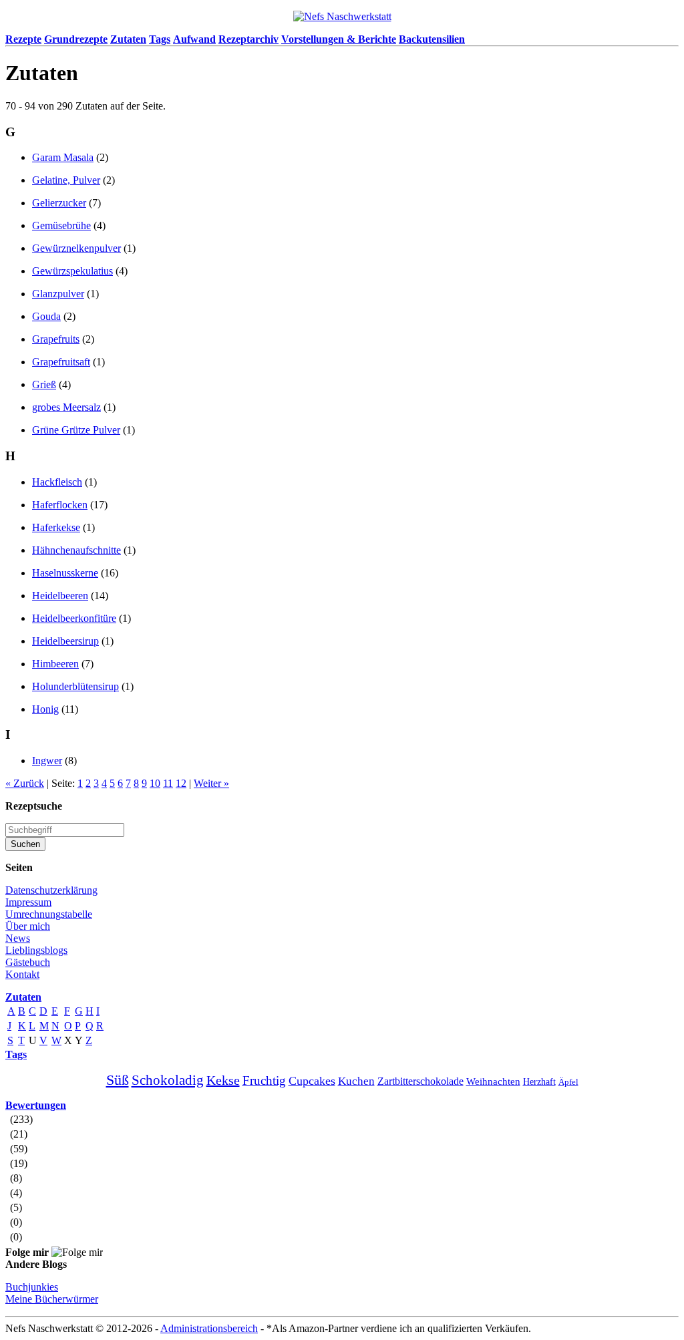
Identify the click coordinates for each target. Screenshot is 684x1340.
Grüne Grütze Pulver (76, 430)
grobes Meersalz (66, 407)
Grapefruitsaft (61, 361)
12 (181, 783)
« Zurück (24, 783)
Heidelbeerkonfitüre (74, 618)
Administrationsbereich (209, 1328)
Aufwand (194, 39)
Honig (45, 709)
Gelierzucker (59, 202)
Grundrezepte (76, 39)
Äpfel (568, 1082)
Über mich (27, 926)
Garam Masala (63, 157)
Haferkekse (56, 527)
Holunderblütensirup (75, 686)
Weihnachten (493, 1081)
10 (155, 783)
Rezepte (23, 39)
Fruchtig (264, 1080)
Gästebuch (27, 962)
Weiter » (211, 783)
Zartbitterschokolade (420, 1081)
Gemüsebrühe (61, 225)
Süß (117, 1079)
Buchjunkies (31, 1287)
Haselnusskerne (65, 572)
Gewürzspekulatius (72, 271)
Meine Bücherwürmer (51, 1299)
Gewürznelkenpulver (76, 248)
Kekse (223, 1080)
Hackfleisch (57, 482)
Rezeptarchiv (248, 39)
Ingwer (47, 760)
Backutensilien (432, 39)
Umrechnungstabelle (48, 914)
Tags (159, 39)
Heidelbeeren (60, 595)
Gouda (46, 316)
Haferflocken (60, 504)
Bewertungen (35, 1105)
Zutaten (128, 39)
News (17, 938)
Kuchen (356, 1081)
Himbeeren (55, 663)
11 (168, 783)
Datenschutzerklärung (51, 890)
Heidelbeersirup (65, 641)
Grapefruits (55, 339)
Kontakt (22, 974)
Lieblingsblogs (36, 950)
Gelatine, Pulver (66, 180)
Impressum (28, 902)
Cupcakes (312, 1080)
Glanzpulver (58, 293)
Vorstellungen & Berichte (338, 39)
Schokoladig (168, 1080)
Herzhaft (539, 1082)
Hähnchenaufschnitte (76, 550)
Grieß (44, 384)
